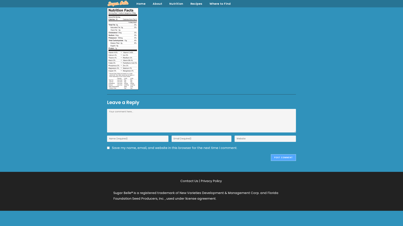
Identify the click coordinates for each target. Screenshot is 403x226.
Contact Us (189, 181)
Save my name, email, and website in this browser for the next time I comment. (174, 148)
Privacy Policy (211, 181)
